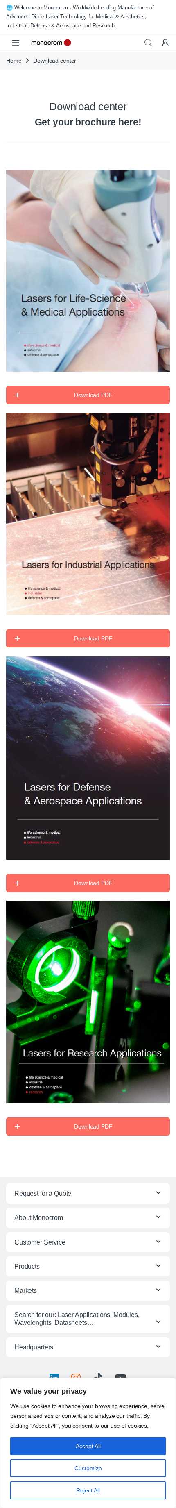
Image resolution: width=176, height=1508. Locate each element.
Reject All (88, 1490)
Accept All (88, 1446)
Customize (88, 1468)
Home (13, 60)
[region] (88, 1443)
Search (148, 43)
